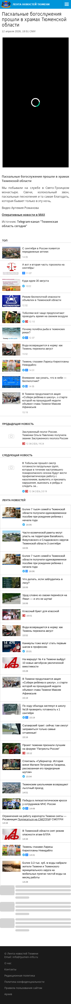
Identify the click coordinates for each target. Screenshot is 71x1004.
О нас (7, 963)
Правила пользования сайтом (23, 988)
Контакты (10, 969)
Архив (8, 994)
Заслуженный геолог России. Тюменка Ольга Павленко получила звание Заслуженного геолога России (45, 435)
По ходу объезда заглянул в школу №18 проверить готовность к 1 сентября (44, 709)
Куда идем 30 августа (35, 280)
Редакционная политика (19, 975)
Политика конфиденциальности (24, 981)
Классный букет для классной (40, 611)
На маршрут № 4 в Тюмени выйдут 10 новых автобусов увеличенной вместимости (44, 663)
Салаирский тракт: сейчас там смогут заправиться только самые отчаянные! (45, 729)
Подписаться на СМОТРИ (34, 819)
